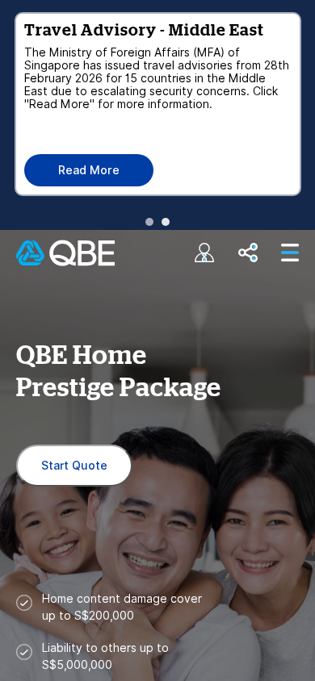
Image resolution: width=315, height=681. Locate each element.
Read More (89, 170)
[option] (157, 104)
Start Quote (74, 465)
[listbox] (157, 113)
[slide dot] (149, 222)
